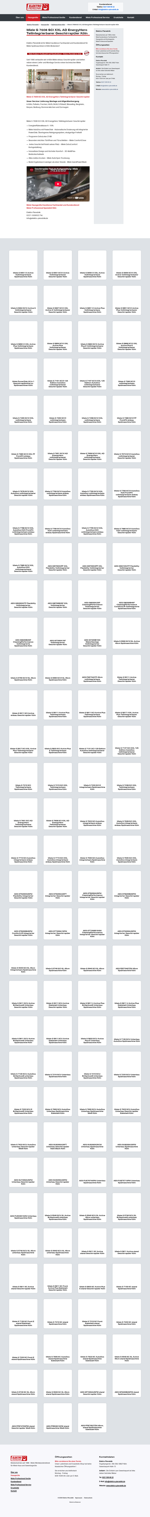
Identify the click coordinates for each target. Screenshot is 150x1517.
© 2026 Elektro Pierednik (66, 1498)
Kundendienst (75, 18)
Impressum (78, 1498)
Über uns (20, 18)
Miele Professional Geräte (53, 18)
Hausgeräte (33, 18)
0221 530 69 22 (108, 7)
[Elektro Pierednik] (38, 7)
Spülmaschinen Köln (58, 24)
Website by (75, 1502)
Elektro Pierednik (33, 24)
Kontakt (130, 18)
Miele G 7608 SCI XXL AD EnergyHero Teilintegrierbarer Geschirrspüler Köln (93, 24)
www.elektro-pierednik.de (110, 89)
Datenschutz (88, 1498)
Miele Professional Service (98, 18)
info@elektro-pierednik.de (108, 9)
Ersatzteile (118, 18)
